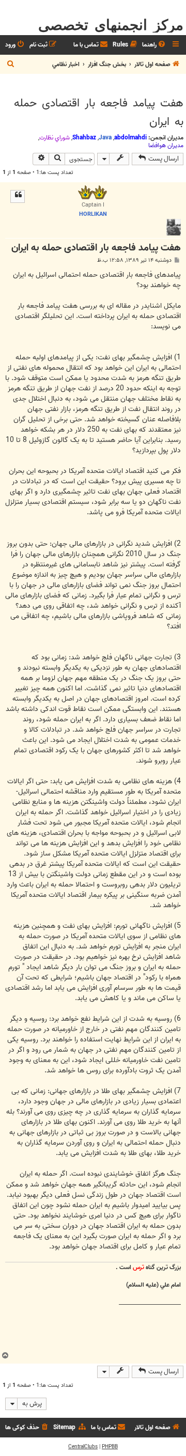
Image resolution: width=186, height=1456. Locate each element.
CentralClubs (83, 1447)
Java (105, 138)
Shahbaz (84, 138)
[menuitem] (154, 45)
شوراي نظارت (54, 138)
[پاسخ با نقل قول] (17, 196)
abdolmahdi (130, 138)
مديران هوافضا (165, 145)
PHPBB (110, 1447)
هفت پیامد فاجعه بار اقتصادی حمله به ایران (98, 112)
